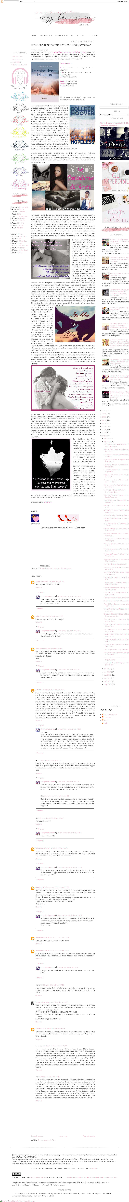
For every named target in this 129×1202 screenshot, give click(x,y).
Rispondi (39, 588)
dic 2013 (107, 439)
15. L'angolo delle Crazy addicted (115, 564)
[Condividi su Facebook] (47, 566)
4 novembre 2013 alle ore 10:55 (69, 670)
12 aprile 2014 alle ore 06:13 (53, 985)
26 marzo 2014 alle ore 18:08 (58, 950)
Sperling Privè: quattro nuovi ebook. (116, 598)
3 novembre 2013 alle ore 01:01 (51, 648)
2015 (104, 429)
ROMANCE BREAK (20, 65)
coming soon (46, 35)
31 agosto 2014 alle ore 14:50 (57, 1002)
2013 (104, 436)
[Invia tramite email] (41, 566)
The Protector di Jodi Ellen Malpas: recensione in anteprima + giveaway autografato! (119, 292)
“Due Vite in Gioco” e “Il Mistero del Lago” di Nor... (116, 630)
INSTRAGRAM (18, 57)
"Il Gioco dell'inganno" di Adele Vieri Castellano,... (116, 555)
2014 (104, 433)
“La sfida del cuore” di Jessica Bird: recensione (116, 466)
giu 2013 (107, 681)
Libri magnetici (41, 938)
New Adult (48, 569)
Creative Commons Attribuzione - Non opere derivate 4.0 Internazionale (91, 1177)
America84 (40, 887)
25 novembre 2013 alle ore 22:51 (57, 887)
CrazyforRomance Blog (38, 1177)
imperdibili (93, 35)
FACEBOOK (17, 62)
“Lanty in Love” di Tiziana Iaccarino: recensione (116, 486)
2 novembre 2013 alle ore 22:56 (51, 616)
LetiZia (38, 690)
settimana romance (64, 35)
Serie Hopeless (66, 569)
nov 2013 (108, 442)
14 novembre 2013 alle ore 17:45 (55, 848)
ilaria (37, 648)
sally (37, 616)
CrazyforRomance (48, 596)
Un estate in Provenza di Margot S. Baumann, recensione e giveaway (119, 325)
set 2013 (107, 672)
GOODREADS (18, 59)
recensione (56, 569)
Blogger (94, 1168)
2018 (104, 420)
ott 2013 (107, 669)
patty (106, 723)
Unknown (39, 848)
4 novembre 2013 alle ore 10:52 (69, 631)
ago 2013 (108, 675)
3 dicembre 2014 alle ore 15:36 (54, 1028)
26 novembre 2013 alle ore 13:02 (70, 915)
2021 (104, 411)
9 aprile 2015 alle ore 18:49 (50, 1077)
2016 (104, 426)
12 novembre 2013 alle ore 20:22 (57, 796)
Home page (63, 1136)
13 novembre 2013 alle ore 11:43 (51, 818)
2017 (104, 423)
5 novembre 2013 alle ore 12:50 (69, 782)
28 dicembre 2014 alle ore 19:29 (55, 1046)
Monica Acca (40, 1002)
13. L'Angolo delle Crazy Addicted (116, 649)
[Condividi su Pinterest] (49, 566)
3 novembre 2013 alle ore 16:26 (53, 690)
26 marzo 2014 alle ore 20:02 (68, 967)
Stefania (39, 1028)
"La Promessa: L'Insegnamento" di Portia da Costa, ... (116, 583)
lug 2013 (107, 678)
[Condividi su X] (45, 566)
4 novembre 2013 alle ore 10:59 (69, 729)
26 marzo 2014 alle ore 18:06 (58, 938)
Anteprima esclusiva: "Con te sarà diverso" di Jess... (116, 481)
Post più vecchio (89, 1136)
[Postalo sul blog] (43, 566)
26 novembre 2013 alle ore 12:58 (70, 833)
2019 (104, 417)
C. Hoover (41, 569)
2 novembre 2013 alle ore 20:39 (52, 581)
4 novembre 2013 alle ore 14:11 (50, 760)
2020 (104, 414)
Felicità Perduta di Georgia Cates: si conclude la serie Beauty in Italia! (119, 378)
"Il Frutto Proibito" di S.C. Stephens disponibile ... (116, 471)
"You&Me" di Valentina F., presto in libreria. (116, 519)
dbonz (106, 720)
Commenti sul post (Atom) (47, 1140)
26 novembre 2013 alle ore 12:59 (70, 867)
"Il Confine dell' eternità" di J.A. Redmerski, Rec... (114, 491)
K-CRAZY (80, 35)
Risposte (41, 592)
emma (38, 581)
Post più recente (37, 1136)
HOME (33, 35)
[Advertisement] (63, 547)
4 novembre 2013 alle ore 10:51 (69, 596)
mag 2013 (108, 684)
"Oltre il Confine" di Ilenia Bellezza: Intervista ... (116, 535)
